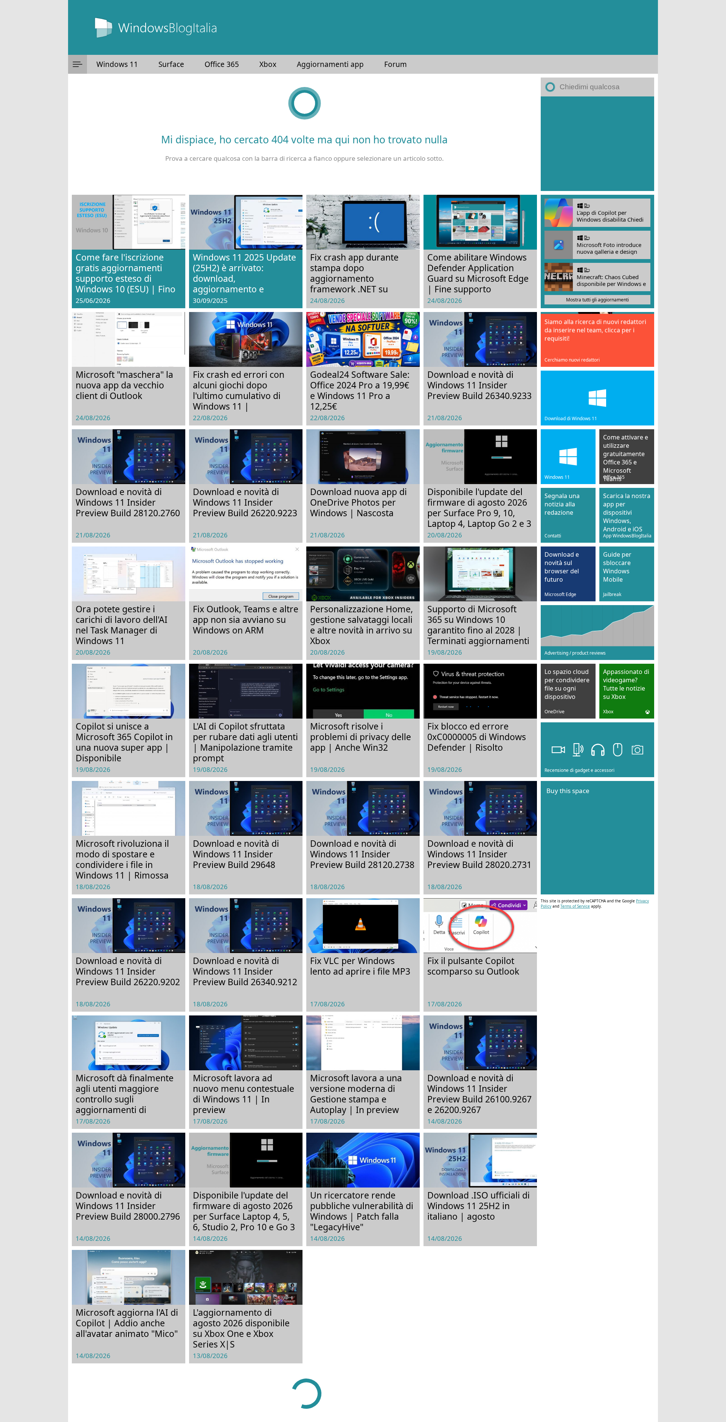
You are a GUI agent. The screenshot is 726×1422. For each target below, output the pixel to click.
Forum (395, 64)
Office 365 (222, 64)
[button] (77, 64)
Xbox (267, 64)
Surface (171, 64)
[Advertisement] (597, 143)
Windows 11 (117, 64)
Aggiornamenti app (330, 64)
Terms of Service (575, 906)
